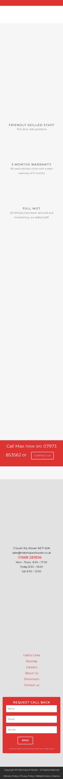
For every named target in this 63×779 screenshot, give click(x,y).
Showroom (31, 679)
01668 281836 (29, 557)
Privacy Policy (27, 776)
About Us (31, 673)
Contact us (31, 685)
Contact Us (42, 455)
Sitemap (31, 661)
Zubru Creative (52, 776)
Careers (31, 667)
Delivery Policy (11, 776)
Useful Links (31, 655)
